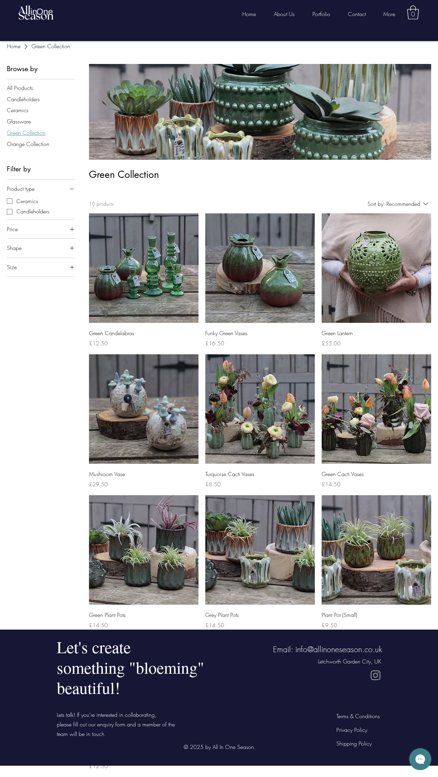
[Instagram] (375, 675)
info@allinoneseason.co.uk (338, 649)
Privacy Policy (351, 730)
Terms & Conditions (358, 716)
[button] (413, 12)
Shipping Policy (354, 743)
